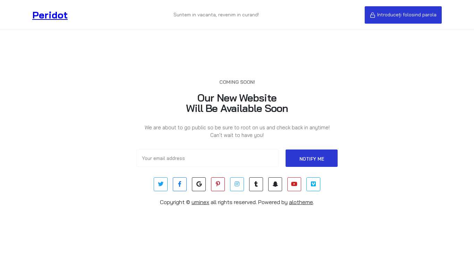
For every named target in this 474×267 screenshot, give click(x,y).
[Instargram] (237, 184)
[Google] (199, 184)
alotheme (301, 202)
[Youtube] (294, 184)
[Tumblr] (256, 184)
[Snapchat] (275, 184)
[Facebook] (180, 184)
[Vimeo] (313, 184)
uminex (200, 202)
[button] (403, 15)
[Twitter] (161, 184)
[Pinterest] (218, 184)
